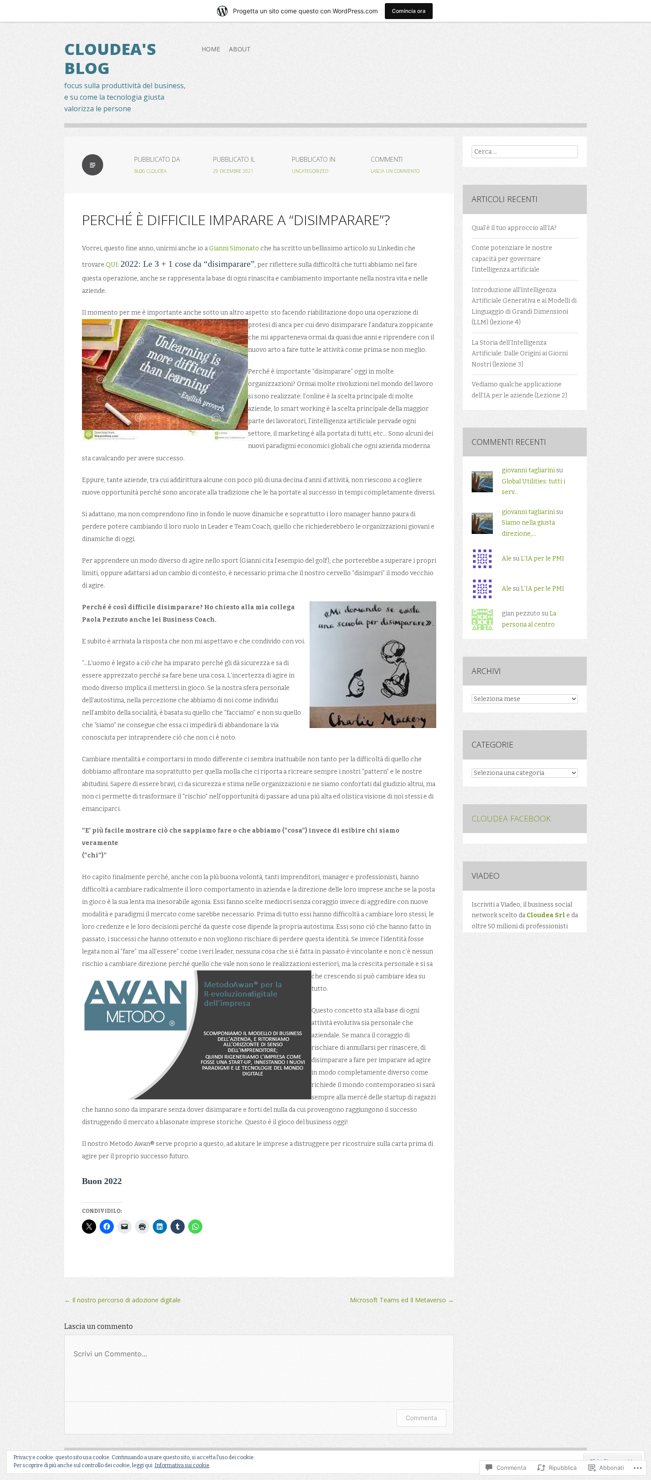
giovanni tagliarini (528, 470)
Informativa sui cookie (182, 1465)
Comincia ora (409, 11)
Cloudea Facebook (511, 818)
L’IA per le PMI (542, 558)
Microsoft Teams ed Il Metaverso (402, 1300)
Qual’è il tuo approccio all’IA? (514, 228)
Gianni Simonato (234, 248)
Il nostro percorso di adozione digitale (122, 1300)
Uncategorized (310, 171)
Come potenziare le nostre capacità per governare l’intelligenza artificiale (512, 258)
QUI (112, 265)
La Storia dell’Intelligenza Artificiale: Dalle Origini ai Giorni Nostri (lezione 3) (520, 353)
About (240, 49)
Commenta (421, 1418)
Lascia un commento (395, 171)
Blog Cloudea (150, 171)
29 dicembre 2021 (233, 171)
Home (211, 49)
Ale (507, 558)
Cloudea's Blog (110, 58)
